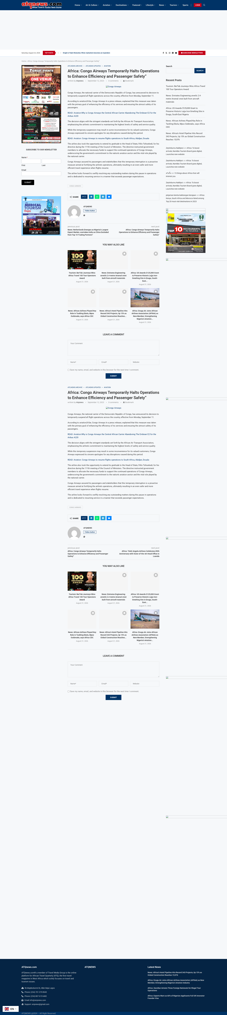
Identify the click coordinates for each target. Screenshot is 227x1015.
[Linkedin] (173, 53)
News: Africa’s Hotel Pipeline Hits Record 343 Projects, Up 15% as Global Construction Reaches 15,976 (185, 136)
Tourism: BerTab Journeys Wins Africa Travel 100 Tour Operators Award (82, 275)
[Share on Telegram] (102, 197)
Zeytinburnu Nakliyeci (174, 148)
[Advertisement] (113, 30)
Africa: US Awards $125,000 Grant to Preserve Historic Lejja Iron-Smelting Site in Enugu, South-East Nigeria (185, 111)
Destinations (121, 5)
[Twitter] (166, 53)
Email (24, 170)
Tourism (173, 5)
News (161, 5)
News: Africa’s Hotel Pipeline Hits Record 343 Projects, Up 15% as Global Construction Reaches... (113, 313)
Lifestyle (149, 5)
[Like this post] (85, 197)
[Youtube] (176, 53)
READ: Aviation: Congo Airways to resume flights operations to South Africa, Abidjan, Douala (108, 138)
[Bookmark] (93, 253)
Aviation (106, 5)
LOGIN (197, 5)
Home (77, 5)
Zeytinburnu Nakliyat (174, 161)
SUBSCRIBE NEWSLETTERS (193, 53)
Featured (136, 5)
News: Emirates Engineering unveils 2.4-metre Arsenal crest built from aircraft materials (113, 275)
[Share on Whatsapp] (97, 197)
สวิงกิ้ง (168, 173)
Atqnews (79, 81)
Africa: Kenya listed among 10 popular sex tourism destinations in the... (88, 53)
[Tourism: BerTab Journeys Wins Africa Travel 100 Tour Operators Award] (82, 259)
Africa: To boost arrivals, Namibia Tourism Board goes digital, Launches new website (184, 151)
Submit (27, 182)
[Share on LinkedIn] (91, 197)
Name (25, 157)
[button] (58, 53)
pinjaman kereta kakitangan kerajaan (181, 195)
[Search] (204, 5)
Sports (185, 5)
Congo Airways (75, 186)
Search (169, 66)
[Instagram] (170, 53)
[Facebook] (163, 53)
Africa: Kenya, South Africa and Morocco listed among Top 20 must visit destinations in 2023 (185, 198)
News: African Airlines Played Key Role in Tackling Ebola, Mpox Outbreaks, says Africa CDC (82, 313)
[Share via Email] (109, 197)
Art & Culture (91, 5)
